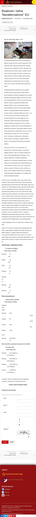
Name (5, 405)
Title (5, 398)
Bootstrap (4, 510)
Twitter (7, 492)
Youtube (7, 495)
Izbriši (11, 442)
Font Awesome (5, 513)
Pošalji (5, 442)
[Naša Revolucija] (13, 2)
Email (4, 412)
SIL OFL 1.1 (20, 513)
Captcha (6, 429)
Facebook (7, 489)
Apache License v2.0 (6, 511)
